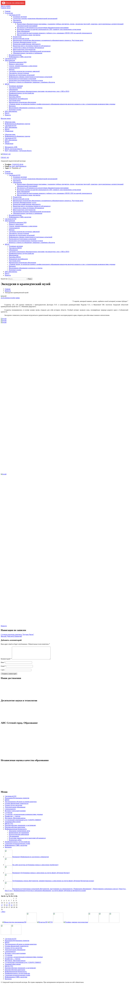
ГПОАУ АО (5, 157)
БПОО (7, 84)
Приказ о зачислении (16, 64)
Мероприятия (13, 95)
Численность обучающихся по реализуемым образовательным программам (43, 27)
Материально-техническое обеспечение (22, 102)
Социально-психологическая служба (17, 843)
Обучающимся (14, 836)
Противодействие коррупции (15, 827)
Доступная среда (14, 100)
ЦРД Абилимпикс (11, 111)
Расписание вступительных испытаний (22, 78)
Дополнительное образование (15, 807)
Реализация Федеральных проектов (17, 798)
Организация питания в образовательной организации (32, 51)
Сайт (2, 670)
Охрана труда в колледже (13, 805)
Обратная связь (10, 122)
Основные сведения (20, 17)
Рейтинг (12, 69)
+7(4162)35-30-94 (17, 164)
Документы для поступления (19, 73)
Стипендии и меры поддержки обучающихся (28, 47)
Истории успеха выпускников (15, 811)
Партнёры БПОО (15, 97)
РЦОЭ (7, 113)
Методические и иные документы (28, 35)
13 (9, 903)
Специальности (14, 68)
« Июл (3, 911)
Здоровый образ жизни (13, 822)
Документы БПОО (15, 88)
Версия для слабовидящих (14, 3)
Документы (17, 20)
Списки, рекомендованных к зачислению (23, 66)
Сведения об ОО (14, 15)
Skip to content (5, 6)
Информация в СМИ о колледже (20, 57)
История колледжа (15, 55)
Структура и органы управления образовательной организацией (35, 18)
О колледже (9, 13)
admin (18, 298)
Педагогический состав (21, 38)
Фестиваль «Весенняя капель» (15, 818)
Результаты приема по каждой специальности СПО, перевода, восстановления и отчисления (49, 29)
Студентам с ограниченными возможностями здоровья (24, 814)
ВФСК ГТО (9, 823)
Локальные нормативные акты (19, 831)
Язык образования (23, 31)
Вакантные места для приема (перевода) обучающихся (31, 46)
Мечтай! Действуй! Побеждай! (11, 636)
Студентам (8, 812)
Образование (17, 22)
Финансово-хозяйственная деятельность (27, 44)
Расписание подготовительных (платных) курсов (26, 80)
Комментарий (6, 659)
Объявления (9, 131)
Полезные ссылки (15, 109)
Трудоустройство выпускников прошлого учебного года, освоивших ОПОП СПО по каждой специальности (54, 33)
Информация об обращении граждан (17, 124)
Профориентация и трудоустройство (21, 93)
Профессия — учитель (12, 816)
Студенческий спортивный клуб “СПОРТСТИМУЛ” (23, 820)
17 (2, 905)
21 (11, 905)
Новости (8, 115)
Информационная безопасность (16, 829)
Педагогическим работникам (19, 834)
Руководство (17, 37)
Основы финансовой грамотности (16, 803)
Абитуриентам (10, 60)
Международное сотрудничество (24, 49)
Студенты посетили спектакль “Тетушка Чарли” (17, 634)
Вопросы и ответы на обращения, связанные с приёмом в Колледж (32, 82)
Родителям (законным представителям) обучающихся (27, 838)
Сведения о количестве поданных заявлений (24, 71)
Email (3, 666)
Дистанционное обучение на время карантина (21, 801)
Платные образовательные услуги (24, 42)
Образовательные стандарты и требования (27, 53)
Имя (3, 662)
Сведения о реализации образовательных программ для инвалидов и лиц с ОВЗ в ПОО (39, 91)
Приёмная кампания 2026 (18, 62)
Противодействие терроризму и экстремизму (20, 825)
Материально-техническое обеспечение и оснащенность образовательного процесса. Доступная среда (48, 40)
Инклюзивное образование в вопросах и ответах (25, 108)
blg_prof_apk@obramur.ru (17, 166)
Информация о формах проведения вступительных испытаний (30, 77)
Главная (7, 11)
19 (7, 905)
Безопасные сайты (15, 840)
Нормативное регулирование (19, 832)
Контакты (12, 106)
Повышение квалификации (18, 98)
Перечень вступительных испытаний (22, 75)
